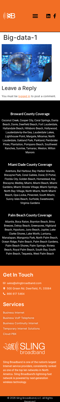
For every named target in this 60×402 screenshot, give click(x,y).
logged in (24, 96)
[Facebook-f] (54, 16)
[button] (35, 15)
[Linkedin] (48, 16)
